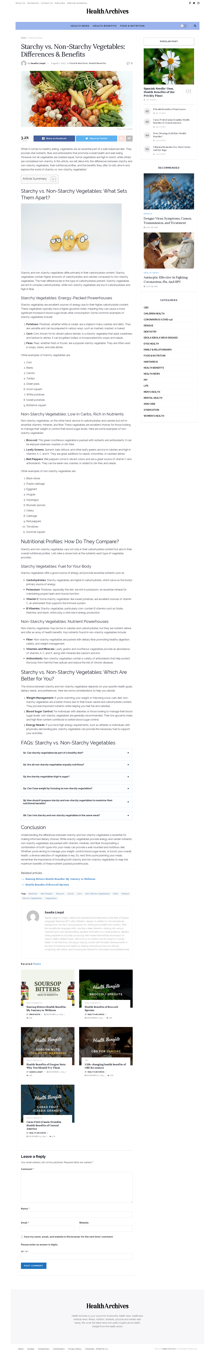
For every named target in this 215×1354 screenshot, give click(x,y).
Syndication (151, 410)
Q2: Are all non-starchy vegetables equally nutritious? (53, 764)
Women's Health (154, 416)
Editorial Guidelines (77, 3)
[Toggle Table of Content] (51, 179)
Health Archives (96, 1014)
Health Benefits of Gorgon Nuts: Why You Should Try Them (46, 1066)
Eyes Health (151, 343)
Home (23, 38)
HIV (145, 380)
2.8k (30, 1018)
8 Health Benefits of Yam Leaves (169, 109)
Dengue (148, 214)
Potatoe (125, 894)
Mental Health (153, 398)
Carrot (71, 894)
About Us (20, 3)
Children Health (154, 313)
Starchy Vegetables (32, 898)
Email (25, 1222)
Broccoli (60, 894)
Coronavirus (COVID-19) (158, 319)
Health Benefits (104, 25)
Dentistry (150, 331)
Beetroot (33, 894)
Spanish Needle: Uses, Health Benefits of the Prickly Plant (159, 92)
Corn (79, 894)
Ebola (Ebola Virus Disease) (161, 337)
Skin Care (149, 404)
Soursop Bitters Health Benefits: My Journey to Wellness (60, 878)
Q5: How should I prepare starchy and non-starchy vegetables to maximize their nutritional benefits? (68, 802)
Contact (30, 1349)
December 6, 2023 (94, 1018)
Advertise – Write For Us (96, 1349)
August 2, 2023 (58, 63)
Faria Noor (34, 1014)
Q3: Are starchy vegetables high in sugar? (46, 776)
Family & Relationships (158, 349)
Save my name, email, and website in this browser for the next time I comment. (68, 1236)
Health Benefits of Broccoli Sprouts (47, 884)
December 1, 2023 (56, 1072)
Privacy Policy (74, 1349)
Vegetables (51, 898)
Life (146, 386)
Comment (27, 1169)
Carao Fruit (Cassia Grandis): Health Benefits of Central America (43, 1125)
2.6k (110, 1018)
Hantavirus (151, 362)
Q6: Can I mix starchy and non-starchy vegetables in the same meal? (61, 815)
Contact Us (47, 3)
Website (84, 1222)
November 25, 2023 (37, 1136)
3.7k (53, 1136)
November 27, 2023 (95, 1075)
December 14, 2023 (54, 1014)
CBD (86, 1060)
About (20, 1349)
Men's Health (152, 392)
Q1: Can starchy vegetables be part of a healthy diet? (53, 753)
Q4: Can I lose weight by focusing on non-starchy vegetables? (57, 788)
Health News (80, 25)
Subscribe (60, 3)
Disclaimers (33, 3)
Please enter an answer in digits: (39, 1244)
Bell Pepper (47, 894)
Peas (115, 894)
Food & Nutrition (132, 25)
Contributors (59, 1349)
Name (25, 1208)
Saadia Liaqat (38, 63)
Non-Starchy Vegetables (97, 894)
